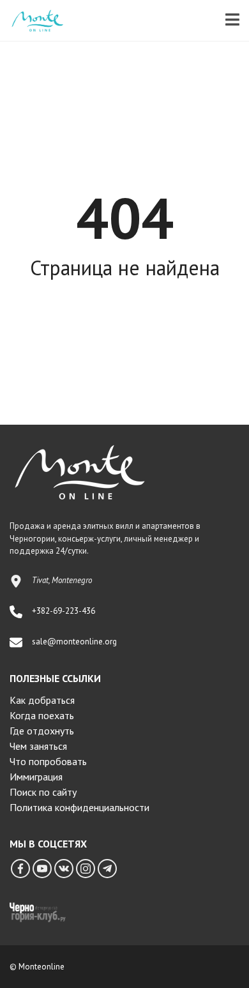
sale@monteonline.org (74, 641)
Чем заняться (38, 746)
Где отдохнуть (42, 730)
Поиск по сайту (43, 792)
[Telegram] (107, 868)
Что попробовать (48, 761)
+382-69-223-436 (63, 610)
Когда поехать (42, 715)
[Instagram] (85, 868)
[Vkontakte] (63, 868)
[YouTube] (42, 868)
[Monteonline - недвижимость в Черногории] (32, 21)
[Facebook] (20, 868)
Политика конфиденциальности (79, 807)
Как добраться (42, 700)
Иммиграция (36, 776)
